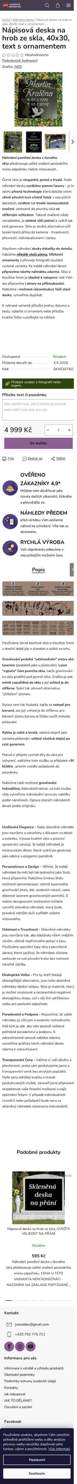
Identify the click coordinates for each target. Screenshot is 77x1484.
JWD (18, 66)
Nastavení (37, 1459)
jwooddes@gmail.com (32, 1324)
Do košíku (38, 443)
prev (4, 1199)
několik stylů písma (32, 254)
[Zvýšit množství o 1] (69, 430)
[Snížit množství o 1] (48, 430)
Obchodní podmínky (19, 1374)
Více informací (59, 1449)
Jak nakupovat (14, 1394)
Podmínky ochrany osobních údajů (30, 1381)
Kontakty (11, 1387)
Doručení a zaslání (18, 1407)
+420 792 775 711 (30, 1334)
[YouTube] (31, 1346)
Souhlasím (37, 1473)
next (72, 1199)
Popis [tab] (38, 569)
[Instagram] (20, 1346)
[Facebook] (9, 1346)
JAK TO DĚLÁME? (18, 1400)
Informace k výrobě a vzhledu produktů (34, 1368)
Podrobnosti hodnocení (20, 60)
